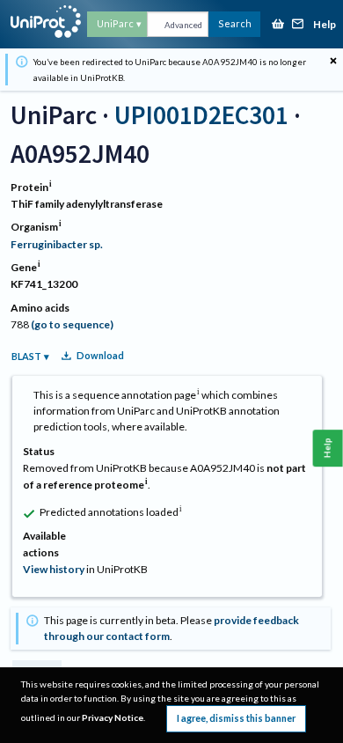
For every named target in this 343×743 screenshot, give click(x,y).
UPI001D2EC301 (201, 115)
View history (53, 569)
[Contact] (298, 25)
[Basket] (278, 25)
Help (324, 25)
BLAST (26, 356)
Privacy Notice (112, 717)
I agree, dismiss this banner (236, 718)
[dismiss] (333, 62)
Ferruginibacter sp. (57, 244)
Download (100, 355)
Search (235, 23)
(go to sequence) (72, 324)
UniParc (115, 23)
